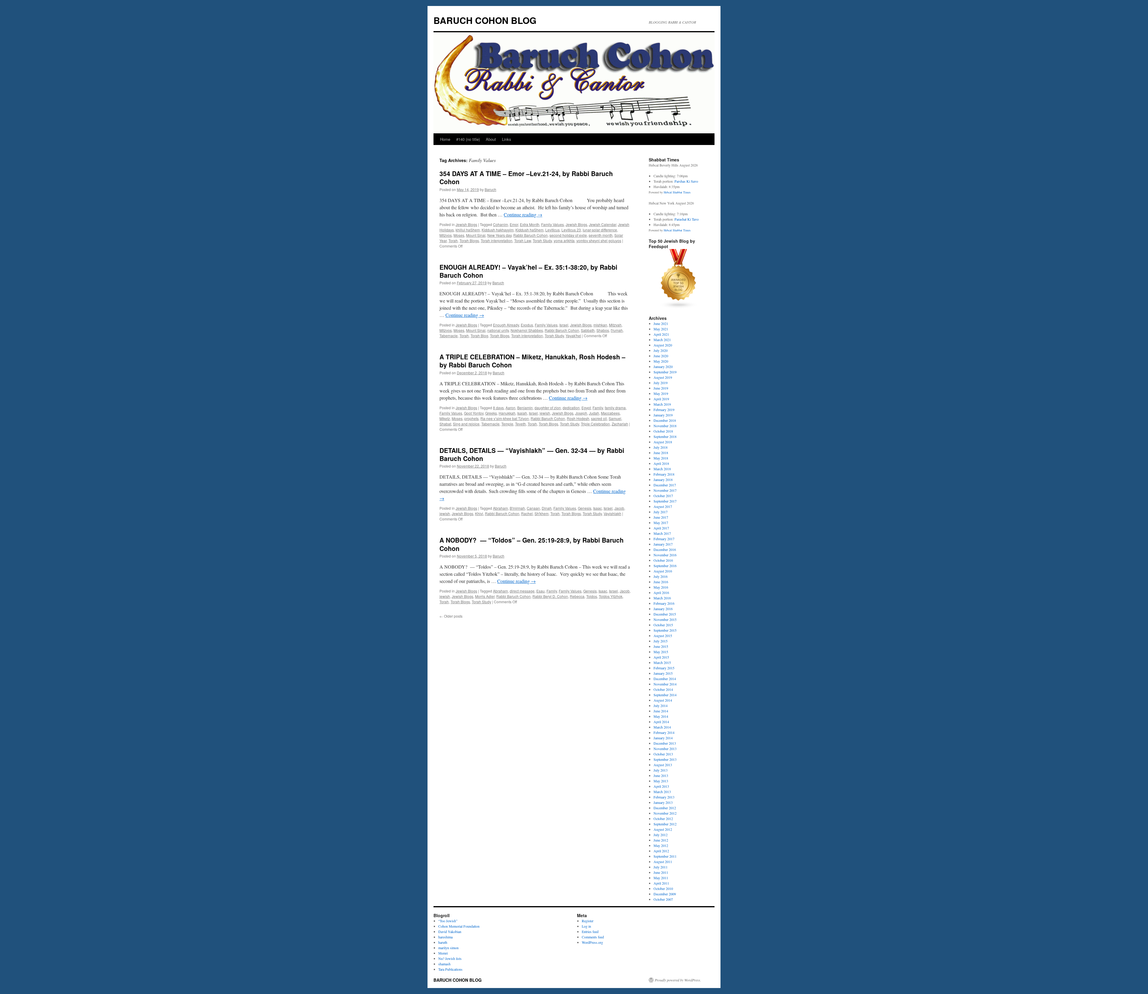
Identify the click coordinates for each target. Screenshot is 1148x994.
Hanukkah (507, 413)
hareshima (445, 937)
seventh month (601, 235)
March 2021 (662, 339)
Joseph (581, 413)
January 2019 (663, 415)
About (491, 139)
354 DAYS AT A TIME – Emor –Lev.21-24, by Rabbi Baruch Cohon (526, 177)
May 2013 (661, 780)
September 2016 (665, 565)
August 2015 (663, 635)
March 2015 (662, 662)
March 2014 (662, 727)
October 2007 (663, 899)
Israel (563, 324)
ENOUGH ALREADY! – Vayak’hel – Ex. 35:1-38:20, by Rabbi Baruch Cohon (528, 271)
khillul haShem (468, 229)
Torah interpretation (496, 240)
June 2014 (661, 711)
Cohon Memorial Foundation (459, 926)
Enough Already (506, 324)
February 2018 (664, 474)
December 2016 (665, 549)
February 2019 (664, 409)
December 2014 (665, 678)
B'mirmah (517, 508)
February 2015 (664, 667)
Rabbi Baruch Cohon (530, 235)
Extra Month (529, 224)
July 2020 (661, 350)
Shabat (445, 423)
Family (598, 407)
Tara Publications (450, 969)
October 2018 (663, 431)
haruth (442, 942)
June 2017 (661, 517)
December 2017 (665, 485)
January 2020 (663, 366)
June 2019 (661, 388)
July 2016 (661, 576)
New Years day (499, 235)
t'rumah (617, 330)
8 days (498, 407)
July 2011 (661, 867)
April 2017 (661, 528)
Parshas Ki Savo (686, 181)
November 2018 (665, 425)
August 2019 (663, 377)
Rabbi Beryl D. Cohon (550, 596)
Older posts (450, 616)
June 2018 (661, 452)
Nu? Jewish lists (450, 958)
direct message (522, 590)
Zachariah (620, 423)
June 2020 (661, 355)
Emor (514, 224)
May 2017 (661, 522)
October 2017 (663, 495)
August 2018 (663, 441)
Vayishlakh (612, 513)
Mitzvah (615, 324)
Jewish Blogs (466, 224)
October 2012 (663, 818)
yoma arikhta (564, 240)
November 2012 (665, 813)
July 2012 (661, 834)
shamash (444, 963)
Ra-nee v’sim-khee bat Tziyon (504, 418)
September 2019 (665, 371)
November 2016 (665, 554)
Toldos (591, 596)
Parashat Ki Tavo (686, 219)
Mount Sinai (476, 235)
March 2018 (662, 468)
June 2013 (661, 775)
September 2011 (665, 856)
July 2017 (661, 511)
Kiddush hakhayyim (498, 229)
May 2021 (661, 328)
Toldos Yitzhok (610, 596)
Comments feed (593, 937)
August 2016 (663, 571)
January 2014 (663, 737)
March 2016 (662, 598)
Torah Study (542, 240)
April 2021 (661, 334)
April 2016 (661, 592)
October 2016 (663, 560)
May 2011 (661, 877)
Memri (443, 953)
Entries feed (590, 931)
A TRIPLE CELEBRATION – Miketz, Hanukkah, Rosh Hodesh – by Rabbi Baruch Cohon (532, 360)
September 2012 (665, 824)
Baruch (490, 189)
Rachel (527, 513)
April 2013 (661, 786)
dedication (571, 407)
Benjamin (525, 407)
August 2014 (663, 700)
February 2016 (664, 603)
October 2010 (663, 888)
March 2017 (662, 533)
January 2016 (663, 608)
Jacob (619, 508)
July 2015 (661, 641)
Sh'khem (542, 513)
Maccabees (610, 413)
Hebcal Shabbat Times (677, 192)
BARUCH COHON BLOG (484, 20)
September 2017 (665, 501)
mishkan (600, 324)
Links (506, 139)
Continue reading (523, 214)
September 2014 (665, 694)
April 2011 (661, 883)
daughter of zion (548, 407)
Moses (459, 235)
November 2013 (665, 748)
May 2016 (661, 587)
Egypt (586, 407)
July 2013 (661, 770)
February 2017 (664, 538)
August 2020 (663, 345)
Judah (594, 413)
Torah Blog (479, 335)
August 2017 (663, 506)
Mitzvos (445, 235)
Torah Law (522, 240)
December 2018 (665, 420)
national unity (498, 330)
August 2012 (663, 829)
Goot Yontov (473, 413)
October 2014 (663, 689)
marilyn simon (448, 947)
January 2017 (663, 544)
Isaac (597, 508)
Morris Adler (484, 596)
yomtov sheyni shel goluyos (598, 240)
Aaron (510, 407)
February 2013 (664, 797)
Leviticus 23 (571, 229)
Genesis (584, 508)
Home (445, 139)
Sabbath (588, 330)
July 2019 (661, 382)
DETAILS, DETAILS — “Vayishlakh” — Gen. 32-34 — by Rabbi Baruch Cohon (531, 454)
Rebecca (577, 596)
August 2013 (663, 764)
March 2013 (662, 791)
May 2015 (661, 651)
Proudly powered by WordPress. (678, 980)
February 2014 (664, 732)
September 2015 (665, 630)
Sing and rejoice (466, 423)
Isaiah (522, 413)
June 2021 (661, 323)
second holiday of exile (568, 235)
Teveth (520, 423)
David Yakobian (449, 931)
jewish (545, 413)
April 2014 (661, 721)
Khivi (479, 513)
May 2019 (661, 393)
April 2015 (661, 657)
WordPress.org (592, 942)
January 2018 (663, 479)
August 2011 (663, 861)
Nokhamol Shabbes (527, 330)
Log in (586, 926)
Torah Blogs (469, 240)
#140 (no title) (468, 139)
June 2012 (661, 840)
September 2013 (665, 759)
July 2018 (661, 447)
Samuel (615, 418)
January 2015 (663, 673)
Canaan (533, 508)
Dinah (547, 508)
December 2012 (665, 807)
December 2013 (665, 743)
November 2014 (665, 684)
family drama (615, 407)
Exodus (527, 324)
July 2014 (661, 705)
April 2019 (661, 398)
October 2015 (663, 624)
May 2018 (661, 458)
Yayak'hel (573, 335)
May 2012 (661, 845)
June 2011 (661, 872)
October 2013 (663, 754)
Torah (453, 240)
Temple (507, 423)
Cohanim (500, 224)
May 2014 (661, 716)
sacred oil (599, 418)
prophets (471, 418)
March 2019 (662, 404)
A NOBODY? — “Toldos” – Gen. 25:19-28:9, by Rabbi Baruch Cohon (531, 543)
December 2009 (665, 893)
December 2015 (665, 614)
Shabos (602, 330)
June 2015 (661, 646)
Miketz (444, 418)
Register (587, 920)
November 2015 (665, 619)
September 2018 (665, 436)
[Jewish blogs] (679, 307)
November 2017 (665, 490)
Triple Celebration (595, 423)
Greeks (491, 413)
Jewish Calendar (602, 224)
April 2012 (661, 850)
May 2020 (661, 361)
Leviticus (552, 229)
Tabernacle (448, 335)
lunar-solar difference (600, 229)
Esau (540, 590)
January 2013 (663, 802)
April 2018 (661, 463)
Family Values (552, 224)
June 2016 (661, 581)
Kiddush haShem (529, 229)
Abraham (500, 508)
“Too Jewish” (447, 920)
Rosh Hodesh (578, 418)
